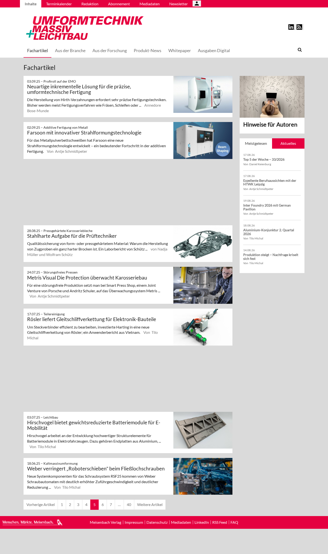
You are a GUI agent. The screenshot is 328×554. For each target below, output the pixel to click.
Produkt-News (147, 50)
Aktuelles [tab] (288, 143)
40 (129, 504)
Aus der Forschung (109, 50)
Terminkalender (59, 3)
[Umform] (84, 27)
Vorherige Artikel (40, 504)
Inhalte (30, 3)
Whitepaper (179, 50)
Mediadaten (150, 3)
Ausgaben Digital (214, 50)
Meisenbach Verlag (105, 522)
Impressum (134, 522)
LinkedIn (201, 522)
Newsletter (178, 3)
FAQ (234, 522)
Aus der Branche (70, 50)
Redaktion (89, 3)
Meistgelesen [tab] (256, 143)
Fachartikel (37, 50)
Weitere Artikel (150, 504)
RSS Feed (219, 522)
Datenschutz (157, 522)
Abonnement (119, 3)
